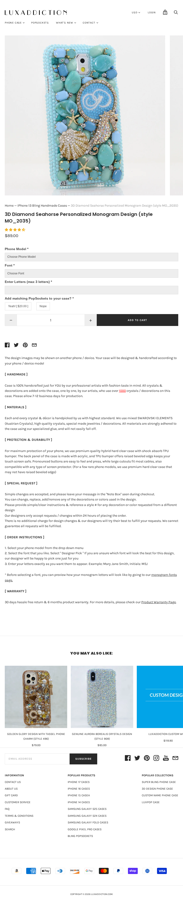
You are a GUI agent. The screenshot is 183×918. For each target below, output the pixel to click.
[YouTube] (166, 759)
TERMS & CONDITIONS (19, 815)
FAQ (7, 809)
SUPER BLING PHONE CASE (159, 782)
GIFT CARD (11, 795)
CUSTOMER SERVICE (17, 802)
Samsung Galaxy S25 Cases (87, 809)
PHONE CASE (13, 22)
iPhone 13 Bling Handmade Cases (42, 206)
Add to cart (137, 320)
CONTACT (89, 22)
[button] (15, 230)
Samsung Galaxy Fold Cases (88, 822)
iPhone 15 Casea (79, 795)
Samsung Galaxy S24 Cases (87, 815)
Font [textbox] (10, 265)
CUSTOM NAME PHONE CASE (160, 795)
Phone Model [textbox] (16, 249)
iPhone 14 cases (79, 802)
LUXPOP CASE (151, 802)
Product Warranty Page (158, 602)
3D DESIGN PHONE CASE (157, 788)
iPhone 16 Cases (79, 788)
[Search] (175, 14)
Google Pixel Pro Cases (85, 829)
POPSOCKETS (40, 22)
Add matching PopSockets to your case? (39, 298)
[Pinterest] (147, 759)
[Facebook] (128, 759)
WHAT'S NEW (64, 22)
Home (9, 206)
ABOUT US (11, 788)
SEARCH (10, 829)
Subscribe (83, 758)
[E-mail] (175, 759)
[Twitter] (137, 759)
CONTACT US (13, 782)
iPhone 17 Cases (79, 782)
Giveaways (12, 822)
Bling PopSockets (80, 836)
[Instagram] (156, 759)
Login (152, 12)
